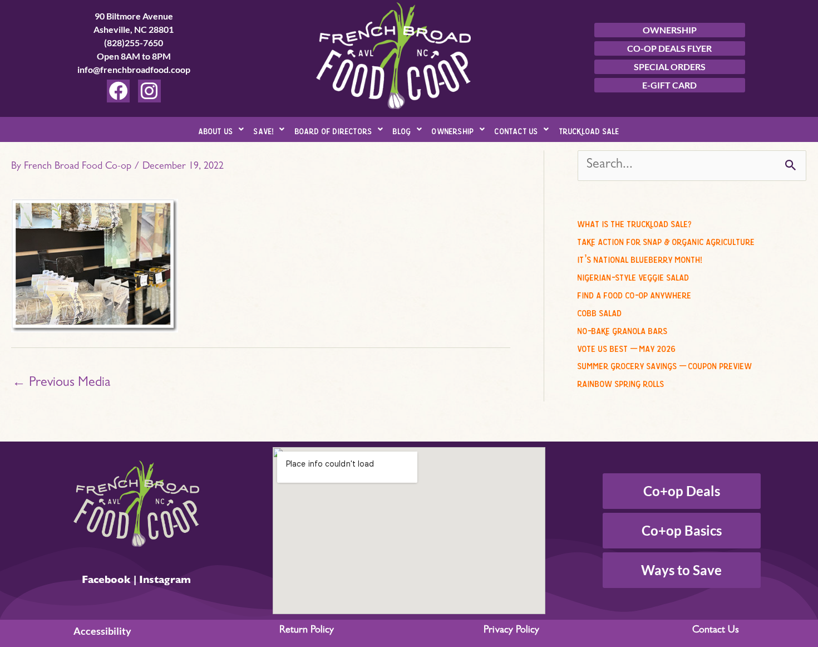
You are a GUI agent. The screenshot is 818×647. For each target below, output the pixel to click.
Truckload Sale (589, 129)
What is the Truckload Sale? (635, 222)
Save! (264, 129)
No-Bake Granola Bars (623, 329)
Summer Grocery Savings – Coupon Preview (665, 364)
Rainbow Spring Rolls (621, 382)
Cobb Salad (600, 311)
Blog (402, 129)
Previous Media (61, 383)
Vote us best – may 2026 (627, 347)
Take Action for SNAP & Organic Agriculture (666, 240)
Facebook (106, 581)
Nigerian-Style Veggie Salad (633, 275)
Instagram (165, 581)
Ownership (453, 129)
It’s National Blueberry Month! (640, 258)
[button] (221, 129)
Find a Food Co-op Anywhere (635, 293)
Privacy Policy (511, 631)
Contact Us (516, 129)
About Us (216, 129)
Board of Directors (334, 129)
